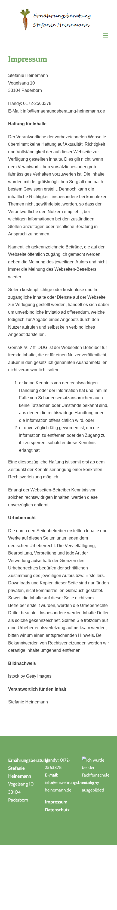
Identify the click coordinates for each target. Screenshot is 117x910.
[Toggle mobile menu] (106, 35)
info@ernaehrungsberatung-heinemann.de (64, 111)
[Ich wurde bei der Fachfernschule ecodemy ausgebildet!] (95, 760)
